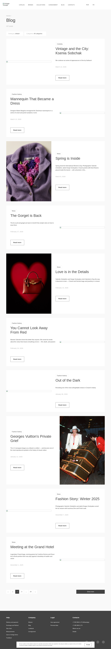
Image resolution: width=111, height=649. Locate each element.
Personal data (54, 625)
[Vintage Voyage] (7, 5)
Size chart (9, 628)
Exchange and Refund (12, 625)
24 (30, 591)
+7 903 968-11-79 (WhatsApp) (81, 622)
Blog (63, 5)
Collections (41, 5)
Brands (30, 5)
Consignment (53, 5)
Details (74, 631)
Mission (30, 622)
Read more (62, 78)
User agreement (54, 622)
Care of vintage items (12, 634)
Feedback (9, 638)
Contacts (71, 5)
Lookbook (31, 628)
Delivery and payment (12, 622)
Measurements (10, 631)
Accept (88, 644)
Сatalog (22, 5)
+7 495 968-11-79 (77, 625)
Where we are (76, 628)
